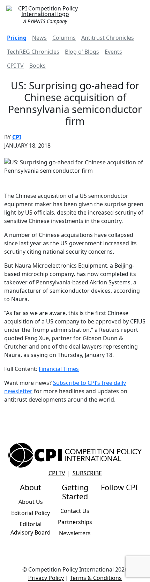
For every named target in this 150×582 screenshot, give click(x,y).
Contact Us (74, 511)
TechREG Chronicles (33, 51)
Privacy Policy (46, 578)
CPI (16, 137)
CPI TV (15, 65)
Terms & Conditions (96, 578)
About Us (30, 502)
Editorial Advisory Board (30, 528)
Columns (64, 38)
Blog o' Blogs (82, 51)
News (39, 38)
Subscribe (87, 473)
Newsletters (75, 533)
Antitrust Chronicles (107, 38)
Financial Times (59, 369)
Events (113, 51)
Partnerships (75, 522)
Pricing (17, 38)
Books (37, 65)
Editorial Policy (30, 513)
